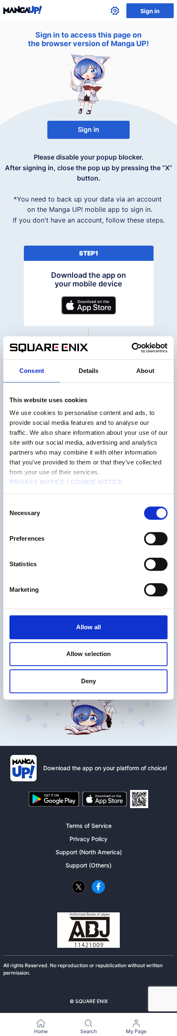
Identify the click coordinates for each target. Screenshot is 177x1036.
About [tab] (145, 370)
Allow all (88, 627)
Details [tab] (89, 370)
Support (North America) (89, 852)
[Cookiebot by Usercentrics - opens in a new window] (131, 347)
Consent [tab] (31, 370)
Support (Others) (88, 865)
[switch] (156, 538)
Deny (88, 680)
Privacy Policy (88, 838)
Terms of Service (89, 825)
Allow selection (88, 653)
